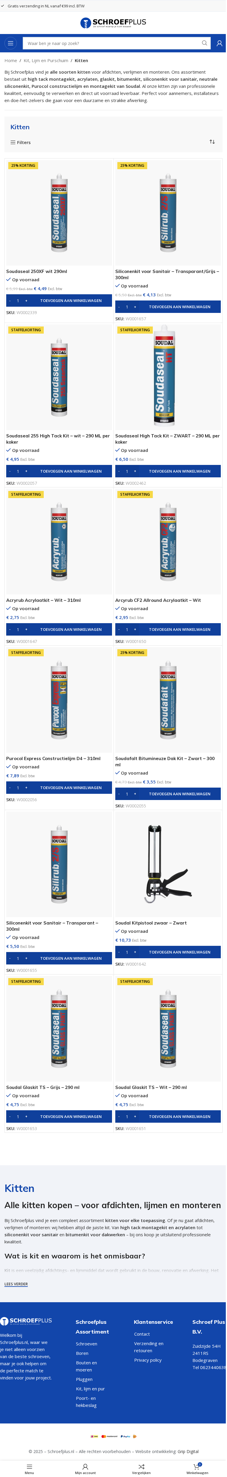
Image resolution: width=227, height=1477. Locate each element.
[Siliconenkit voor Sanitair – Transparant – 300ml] (59, 864)
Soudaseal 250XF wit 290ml (36, 271)
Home (10, 60)
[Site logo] (113, 22)
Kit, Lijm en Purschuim (46, 60)
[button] (59, 300)
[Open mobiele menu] (10, 43)
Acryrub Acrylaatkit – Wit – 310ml (43, 600)
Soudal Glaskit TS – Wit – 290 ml (151, 1087)
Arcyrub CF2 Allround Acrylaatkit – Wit (158, 600)
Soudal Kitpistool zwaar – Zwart (151, 923)
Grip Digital (188, 1451)
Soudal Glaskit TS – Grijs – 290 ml (43, 1087)
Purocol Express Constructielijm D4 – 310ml (53, 758)
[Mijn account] (220, 43)
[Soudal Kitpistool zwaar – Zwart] (168, 864)
